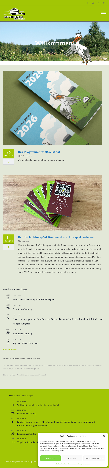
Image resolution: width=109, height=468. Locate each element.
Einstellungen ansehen (94, 458)
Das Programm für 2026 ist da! (39, 151)
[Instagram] (98, 3)
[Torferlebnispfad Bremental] (15, 13)
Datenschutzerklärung (75, 464)
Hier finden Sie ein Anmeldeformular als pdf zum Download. (24, 375)
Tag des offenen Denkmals (25, 343)
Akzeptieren (50, 458)
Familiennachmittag (22, 309)
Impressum (86, 464)
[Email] (103, 3)
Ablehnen (72, 458)
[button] (103, 436)
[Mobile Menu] (103, 13)
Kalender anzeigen (10, 349)
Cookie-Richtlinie (61, 464)
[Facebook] (87, 3)
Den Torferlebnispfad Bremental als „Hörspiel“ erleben (56, 237)
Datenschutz (37, 462)
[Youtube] (93, 3)
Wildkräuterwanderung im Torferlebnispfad (33, 299)
